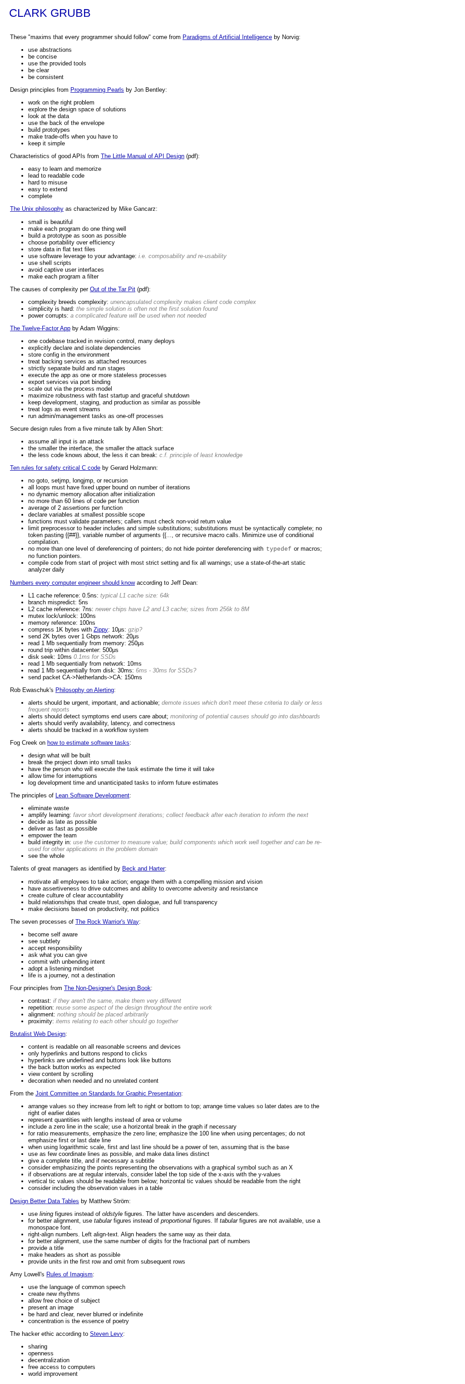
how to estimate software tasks (88, 742)
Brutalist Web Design (37, 1034)
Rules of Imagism (69, 1274)
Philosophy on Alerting (84, 690)
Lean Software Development (92, 795)
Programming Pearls (97, 89)
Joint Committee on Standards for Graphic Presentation (108, 1093)
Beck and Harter (143, 868)
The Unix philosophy (37, 208)
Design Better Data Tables (44, 1201)
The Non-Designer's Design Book (107, 988)
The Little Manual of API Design (142, 156)
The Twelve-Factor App (40, 328)
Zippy (101, 629)
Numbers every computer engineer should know (72, 582)
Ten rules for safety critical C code (55, 467)
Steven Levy (106, 1333)
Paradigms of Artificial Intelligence (227, 37)
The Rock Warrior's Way (107, 921)
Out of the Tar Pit (112, 289)
